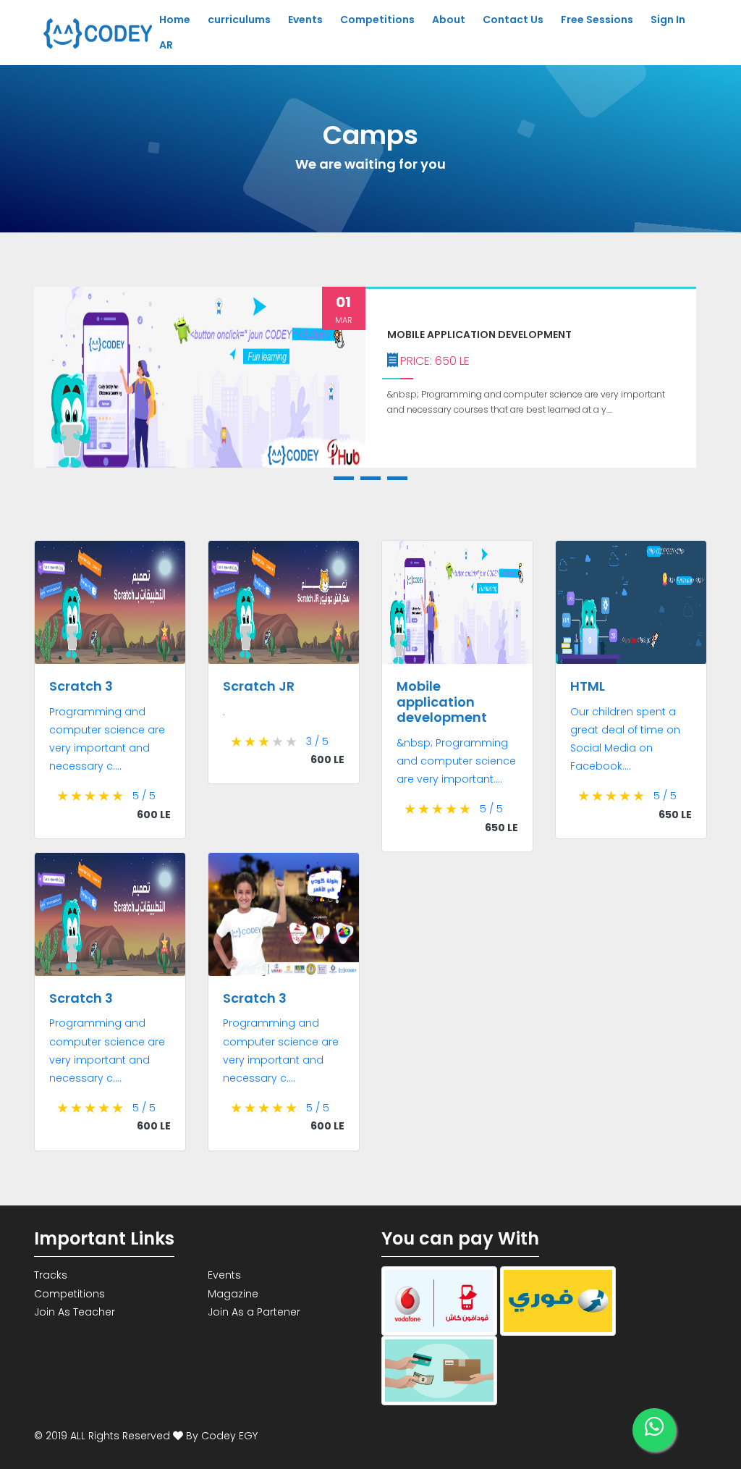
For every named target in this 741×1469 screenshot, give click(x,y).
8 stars (91, 796)
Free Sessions (597, 19)
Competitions (377, 19)
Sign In (668, 19)
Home (174, 19)
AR (166, 45)
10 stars (118, 796)
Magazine (233, 1294)
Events (305, 19)
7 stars (77, 796)
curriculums (239, 19)
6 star (63, 796)
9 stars (104, 796)
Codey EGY (229, 1435)
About (448, 19)
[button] (344, 478)
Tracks (50, 1275)
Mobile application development (479, 334)
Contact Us (513, 19)
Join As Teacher (74, 1312)
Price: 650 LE (435, 361)
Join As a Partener (254, 1312)
